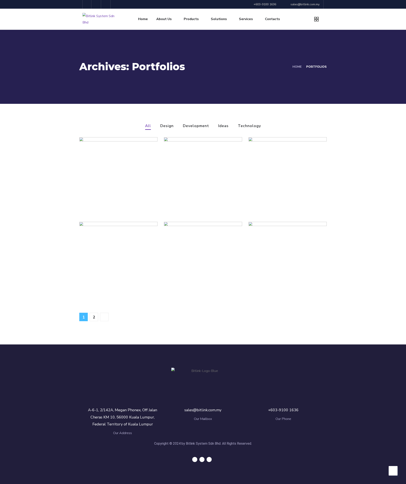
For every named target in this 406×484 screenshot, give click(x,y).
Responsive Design (198, 283)
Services (246, 19)
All (148, 126)
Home (143, 19)
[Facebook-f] (96, 4)
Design (167, 126)
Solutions (219, 19)
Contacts (272, 19)
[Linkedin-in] (106, 4)
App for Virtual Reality (118, 199)
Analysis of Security (283, 199)
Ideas (223, 126)
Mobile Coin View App (202, 199)
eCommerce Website (116, 283)
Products (191, 19)
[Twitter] (87, 4)
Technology (249, 126)
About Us (164, 19)
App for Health (277, 283)
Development (196, 126)
